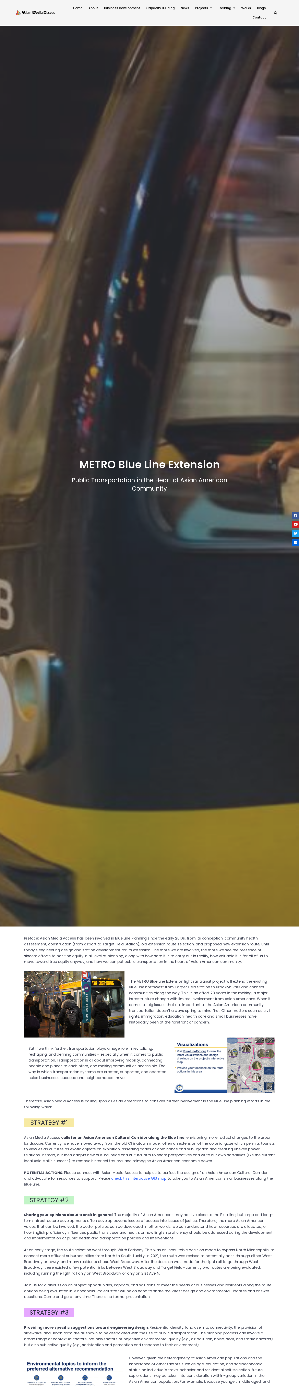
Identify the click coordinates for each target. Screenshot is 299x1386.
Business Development (122, 8)
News (185, 8)
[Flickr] (295, 542)
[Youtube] (295, 524)
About (93, 8)
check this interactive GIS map (139, 1178)
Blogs (261, 8)
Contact (259, 17)
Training (224, 8)
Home (77, 8)
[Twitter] (295, 533)
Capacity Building (160, 8)
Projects (201, 8)
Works (246, 8)
